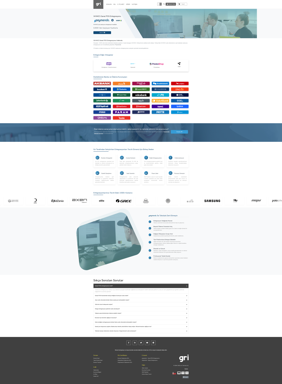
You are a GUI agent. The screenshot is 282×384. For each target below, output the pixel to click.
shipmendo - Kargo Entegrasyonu (149, 360)
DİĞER (128, 4)
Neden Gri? (96, 376)
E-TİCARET (121, 4)
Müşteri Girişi (171, 4)
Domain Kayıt (96, 358)
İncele (179, 132)
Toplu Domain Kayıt (97, 360)
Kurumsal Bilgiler (97, 372)
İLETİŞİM (134, 4)
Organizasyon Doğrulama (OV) (125, 362)
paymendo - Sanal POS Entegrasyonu (151, 358)
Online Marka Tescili (146, 374)
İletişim (186, 369)
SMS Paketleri (145, 372)
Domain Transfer (97, 362)
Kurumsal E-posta (146, 370)
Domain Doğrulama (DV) (123, 358)
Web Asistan (145, 368)
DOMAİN (109, 4)
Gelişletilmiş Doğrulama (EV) (124, 360)
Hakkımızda (96, 370)
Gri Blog (95, 374)
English (186, 377)
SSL (114, 4)
